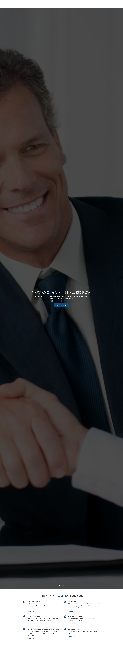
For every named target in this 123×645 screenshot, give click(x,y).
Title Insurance (34, 602)
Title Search (73, 602)
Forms (82, 3)
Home (29, 3)
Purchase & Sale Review (77, 616)
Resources (42, 3)
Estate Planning (74, 629)
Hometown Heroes (61, 305)
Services (75, 3)
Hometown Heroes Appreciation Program (43, 629)
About (34, 3)
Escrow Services (34, 616)
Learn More (31, 611)
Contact (90, 3)
